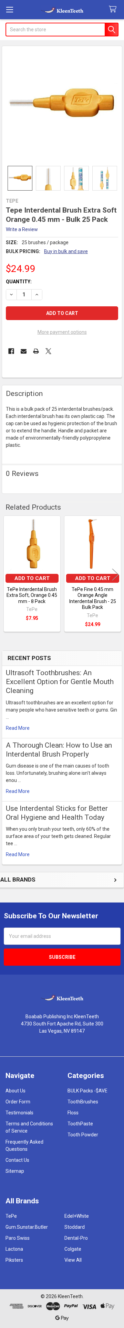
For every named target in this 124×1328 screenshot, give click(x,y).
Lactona (14, 1249)
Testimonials (19, 1112)
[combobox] (62, 29)
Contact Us (17, 1160)
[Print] (36, 351)
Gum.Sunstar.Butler (27, 1227)
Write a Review (22, 229)
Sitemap (15, 1171)
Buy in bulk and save (66, 251)
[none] (62, 106)
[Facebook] (11, 351)
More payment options (62, 332)
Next (115, 574)
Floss (73, 1112)
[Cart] (114, 9)
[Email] (23, 351)
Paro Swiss (18, 1238)
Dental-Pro (76, 1238)
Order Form (18, 1101)
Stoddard (74, 1227)
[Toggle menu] (9, 9)
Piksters (14, 1260)
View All (73, 1260)
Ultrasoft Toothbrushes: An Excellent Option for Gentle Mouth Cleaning (60, 682)
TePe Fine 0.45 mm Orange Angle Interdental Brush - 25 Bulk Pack (92, 598)
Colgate (72, 1249)
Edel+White (76, 1216)
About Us (15, 1090)
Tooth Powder (83, 1134)
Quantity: (19, 281)
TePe (11, 1216)
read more (18, 728)
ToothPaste (80, 1123)
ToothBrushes (83, 1101)
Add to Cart (32, 578)
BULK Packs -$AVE (87, 1090)
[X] (48, 351)
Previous (9, 574)
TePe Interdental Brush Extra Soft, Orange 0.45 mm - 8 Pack (32, 595)
